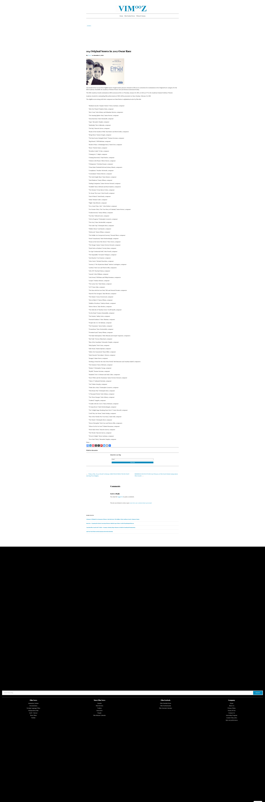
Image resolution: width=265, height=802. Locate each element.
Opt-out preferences (232, 720)
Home (121, 16)
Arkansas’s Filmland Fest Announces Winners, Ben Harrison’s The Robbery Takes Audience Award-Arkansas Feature (112, 519)
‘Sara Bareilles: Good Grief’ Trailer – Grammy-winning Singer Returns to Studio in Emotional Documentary (110, 527)
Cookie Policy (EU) (231, 718)
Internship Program (231, 715)
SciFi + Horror (33, 713)
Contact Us (231, 713)
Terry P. (90, 55)
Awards (89, 25)
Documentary (33, 705)
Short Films (33, 715)
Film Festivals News (165, 703)
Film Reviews (99, 705)
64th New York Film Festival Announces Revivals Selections (99, 531)
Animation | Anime (33, 703)
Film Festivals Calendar (165, 708)
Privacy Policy (232, 708)
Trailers (99, 708)
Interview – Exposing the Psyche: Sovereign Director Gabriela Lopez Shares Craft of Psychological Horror (110, 523)
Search (258, 692)
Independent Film (33, 710)
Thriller (33, 718)
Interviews (99, 710)
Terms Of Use (231, 710)
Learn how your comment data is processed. (141, 503)
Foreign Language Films (33, 708)
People (99, 713)
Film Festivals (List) (165, 705)
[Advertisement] (132, 38)
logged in (120, 497)
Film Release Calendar (99, 715)
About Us (231, 705)
